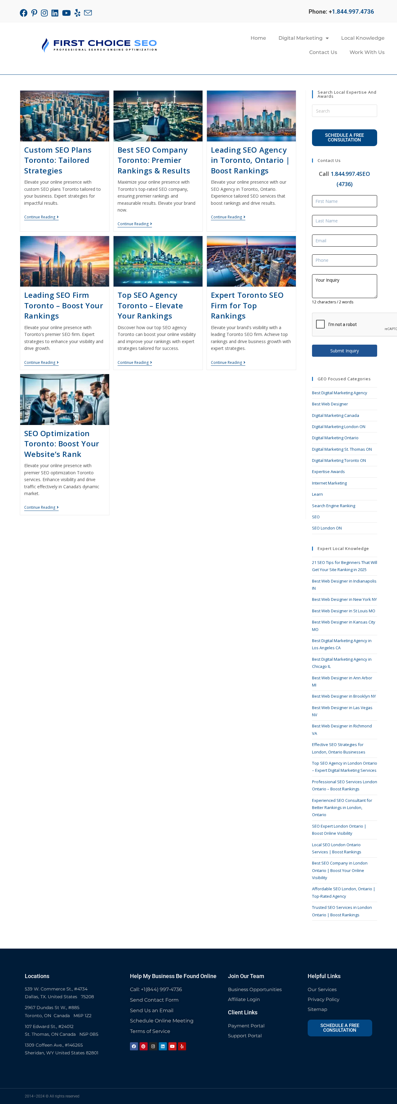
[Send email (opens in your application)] (88, 13)
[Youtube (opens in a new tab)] (66, 13)
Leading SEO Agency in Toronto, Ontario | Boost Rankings (251, 160)
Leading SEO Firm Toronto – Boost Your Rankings (63, 305)
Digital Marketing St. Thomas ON (342, 449)
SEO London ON (327, 528)
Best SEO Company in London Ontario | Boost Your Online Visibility (340, 870)
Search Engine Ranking (333, 505)
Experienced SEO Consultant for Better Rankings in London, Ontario (342, 808)
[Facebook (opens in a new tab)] (24, 13)
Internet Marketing (329, 483)
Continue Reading (41, 217)
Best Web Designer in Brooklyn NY (344, 696)
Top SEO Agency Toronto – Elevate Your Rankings (150, 305)
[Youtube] (172, 1046)
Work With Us (367, 52)
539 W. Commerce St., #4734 (56, 989)
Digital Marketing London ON (338, 426)
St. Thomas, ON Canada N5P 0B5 (61, 1034)
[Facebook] (134, 1046)
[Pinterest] (144, 1046)
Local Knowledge (363, 38)
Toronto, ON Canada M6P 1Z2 (58, 1015)
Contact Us (323, 52)
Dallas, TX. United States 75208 (59, 996)
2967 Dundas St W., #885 (52, 1007)
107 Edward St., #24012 (49, 1026)
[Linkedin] (163, 1046)
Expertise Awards (328, 471)
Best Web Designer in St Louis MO (343, 611)
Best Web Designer (330, 404)
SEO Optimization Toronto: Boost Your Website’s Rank (61, 443)
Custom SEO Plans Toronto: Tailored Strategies (58, 160)
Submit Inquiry (344, 351)
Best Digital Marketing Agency (339, 393)
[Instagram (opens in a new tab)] (44, 13)
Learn (317, 494)
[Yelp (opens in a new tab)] (77, 13)
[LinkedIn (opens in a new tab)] (55, 13)
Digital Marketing (301, 38)
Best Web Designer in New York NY (344, 599)
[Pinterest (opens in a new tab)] (34, 13)
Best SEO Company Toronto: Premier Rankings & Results (154, 160)
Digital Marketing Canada (335, 415)
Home (258, 38)
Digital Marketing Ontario (335, 437)
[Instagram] (153, 1046)
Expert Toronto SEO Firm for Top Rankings (247, 305)
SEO (316, 517)
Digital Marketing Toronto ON (339, 460)
